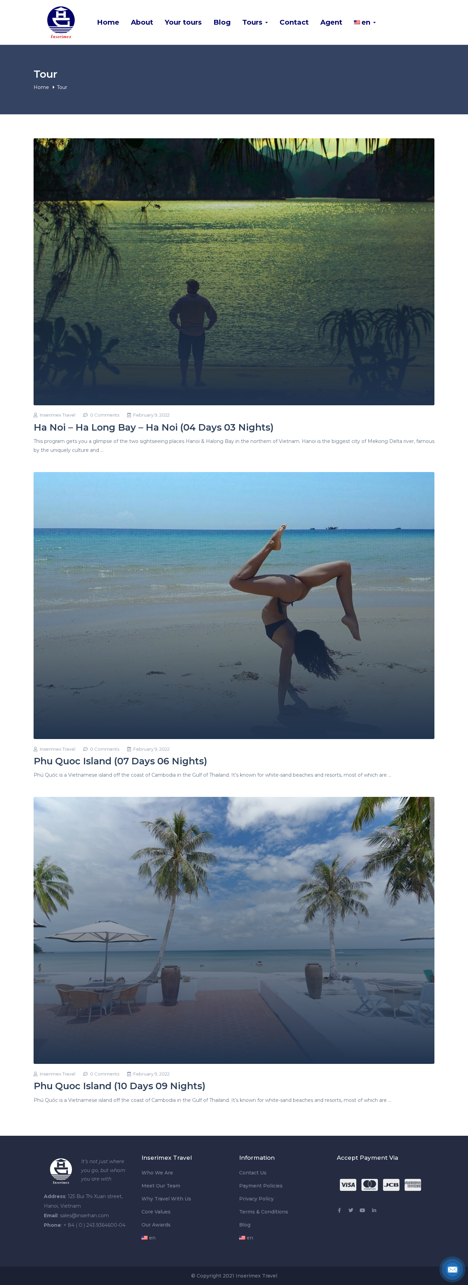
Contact (294, 22)
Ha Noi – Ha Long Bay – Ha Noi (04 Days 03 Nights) (154, 427)
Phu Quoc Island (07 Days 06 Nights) (120, 761)
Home (108, 22)
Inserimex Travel (57, 415)
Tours (253, 22)
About (142, 22)
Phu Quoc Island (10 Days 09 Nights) (120, 1086)
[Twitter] (350, 1210)
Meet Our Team (160, 1186)
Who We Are (157, 1173)
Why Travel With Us (166, 1199)
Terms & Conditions (263, 1212)
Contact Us (253, 1173)
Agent (331, 22)
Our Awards (156, 1225)
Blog (222, 22)
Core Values (156, 1212)
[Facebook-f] (339, 1210)
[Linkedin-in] (374, 1210)
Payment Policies (261, 1186)
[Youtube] (362, 1210)
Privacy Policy (256, 1199)
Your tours (183, 22)
